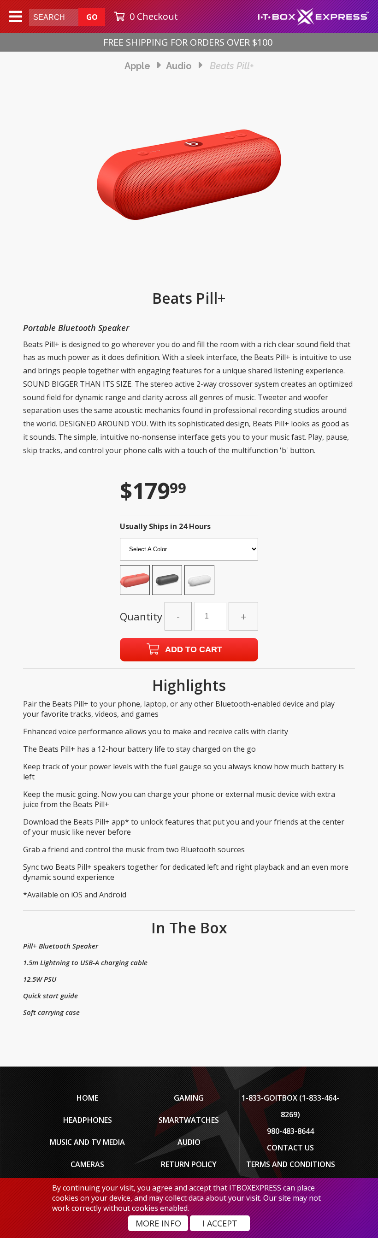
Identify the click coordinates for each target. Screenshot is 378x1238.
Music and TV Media (87, 1142)
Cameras (87, 1164)
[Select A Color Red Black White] (189, 569)
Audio (189, 1142)
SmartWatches (189, 1120)
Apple (137, 65)
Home (87, 1098)
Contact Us (290, 1148)
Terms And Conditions (290, 1164)
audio (179, 65)
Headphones (87, 1120)
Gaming (189, 1098)
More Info (158, 1223)
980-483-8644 (290, 1131)
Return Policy (189, 1164)
